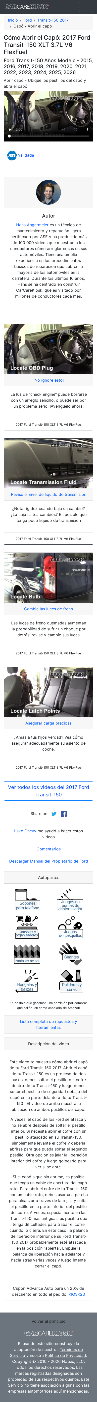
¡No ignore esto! (49, 380)
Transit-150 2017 (53, 20)
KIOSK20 (77, 1294)
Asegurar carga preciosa (48, 723)
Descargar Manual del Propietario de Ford (48, 861)
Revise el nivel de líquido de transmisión (48, 494)
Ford (27, 20)
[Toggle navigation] (86, 7)
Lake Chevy (25, 830)
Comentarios (49, 848)
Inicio (13, 20)
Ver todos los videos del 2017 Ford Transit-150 (48, 791)
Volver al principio (49, 1321)
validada (25, 155)
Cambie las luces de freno (48, 608)
